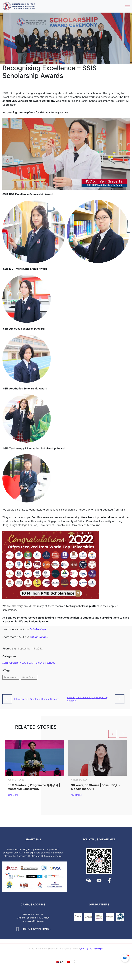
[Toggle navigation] (127, 6)
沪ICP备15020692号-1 (91, 948)
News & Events (28, 663)
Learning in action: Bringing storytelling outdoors (87, 699)
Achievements (10, 663)
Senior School (46, 663)
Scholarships (38, 629)
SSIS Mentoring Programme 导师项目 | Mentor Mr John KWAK (34, 786)
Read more (13, 795)
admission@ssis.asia (33, 921)
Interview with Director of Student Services (36, 699)
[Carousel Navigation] (119, 734)
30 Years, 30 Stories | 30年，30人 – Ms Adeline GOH (95, 786)
